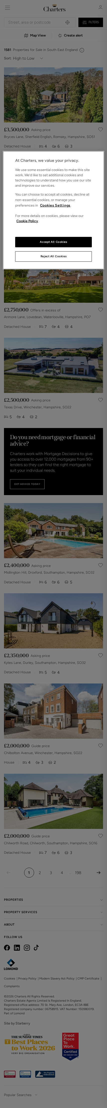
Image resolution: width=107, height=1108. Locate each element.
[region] (54, 210)
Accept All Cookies (53, 242)
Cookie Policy (27, 221)
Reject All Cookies (53, 256)
